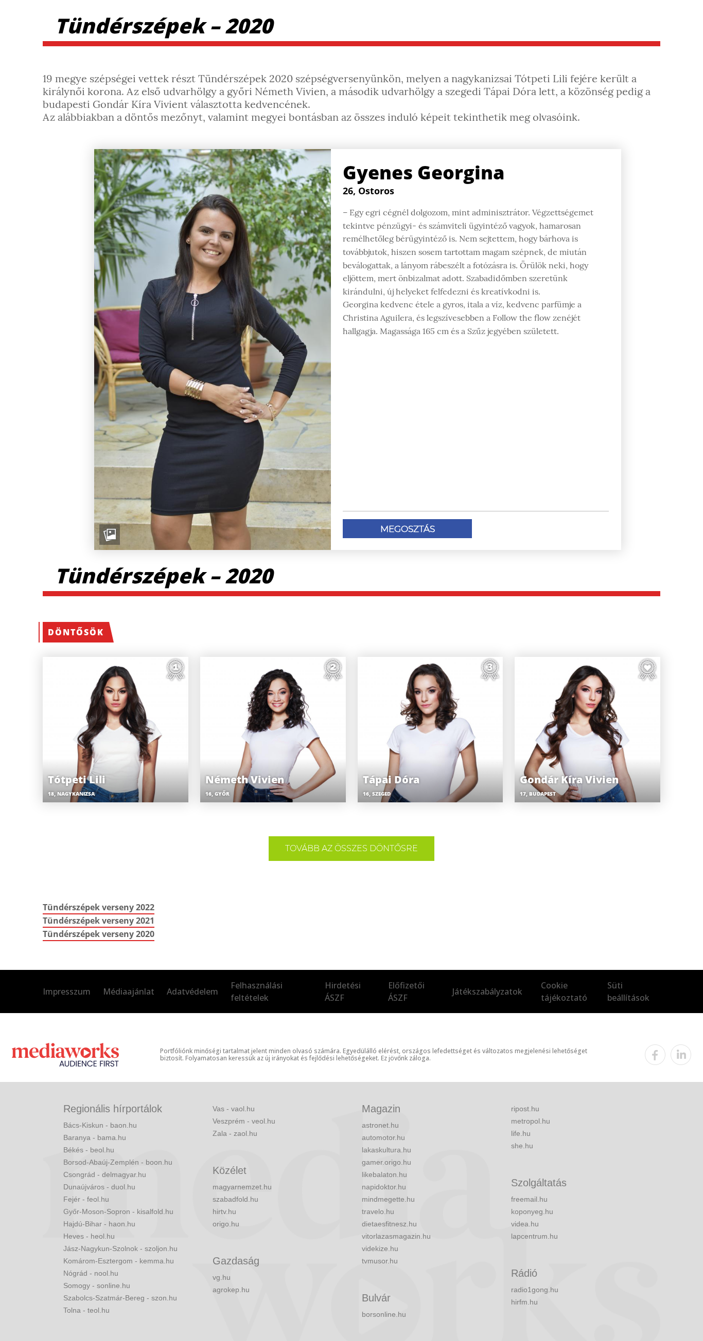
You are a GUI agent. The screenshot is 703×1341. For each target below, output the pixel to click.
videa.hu (525, 1224)
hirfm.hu (524, 1302)
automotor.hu (383, 1137)
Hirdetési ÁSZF (343, 991)
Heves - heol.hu (89, 1236)
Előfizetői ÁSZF (406, 991)
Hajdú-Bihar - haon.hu (99, 1224)
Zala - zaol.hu (235, 1133)
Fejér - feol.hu (86, 1199)
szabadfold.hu (235, 1199)
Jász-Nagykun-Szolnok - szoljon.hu (120, 1248)
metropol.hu (530, 1121)
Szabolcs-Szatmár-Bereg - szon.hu (120, 1298)
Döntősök (76, 632)
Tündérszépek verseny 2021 (98, 920)
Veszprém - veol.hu (244, 1121)
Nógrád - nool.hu (90, 1273)
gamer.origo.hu (386, 1162)
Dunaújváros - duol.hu (99, 1187)
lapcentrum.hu (534, 1236)
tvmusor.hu (380, 1261)
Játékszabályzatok (487, 991)
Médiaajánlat (128, 991)
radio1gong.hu (534, 1289)
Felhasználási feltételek (257, 991)
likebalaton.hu (384, 1174)
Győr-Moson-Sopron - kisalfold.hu (118, 1211)
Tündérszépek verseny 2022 (98, 907)
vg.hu (222, 1277)
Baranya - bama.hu (94, 1137)
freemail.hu (529, 1199)
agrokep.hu (231, 1289)
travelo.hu (378, 1211)
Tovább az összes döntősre (351, 848)
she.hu (522, 1146)
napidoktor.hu (384, 1187)
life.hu (521, 1133)
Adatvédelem (192, 991)
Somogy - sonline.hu (96, 1285)
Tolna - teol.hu (86, 1310)
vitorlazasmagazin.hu (396, 1236)
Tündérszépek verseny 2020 (98, 934)
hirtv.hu (224, 1211)
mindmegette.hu (388, 1199)
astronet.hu (380, 1125)
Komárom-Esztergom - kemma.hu (118, 1261)
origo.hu (226, 1224)
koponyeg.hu (532, 1211)
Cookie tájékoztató (564, 991)
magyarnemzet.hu (242, 1187)
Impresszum (67, 991)
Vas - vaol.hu (234, 1109)
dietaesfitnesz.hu (389, 1224)
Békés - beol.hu (88, 1150)
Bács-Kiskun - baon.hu (100, 1125)
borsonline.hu (384, 1314)
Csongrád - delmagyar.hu (104, 1174)
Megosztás (407, 529)
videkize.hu (380, 1248)
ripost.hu (525, 1109)
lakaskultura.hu (386, 1150)
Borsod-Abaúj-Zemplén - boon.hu (117, 1162)
